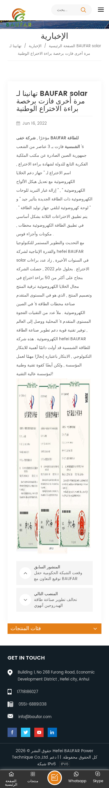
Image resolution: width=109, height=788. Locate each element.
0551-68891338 (33, 704)
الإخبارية (35, 46)
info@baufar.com (34, 717)
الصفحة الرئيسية (62, 46)
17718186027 (27, 692)
